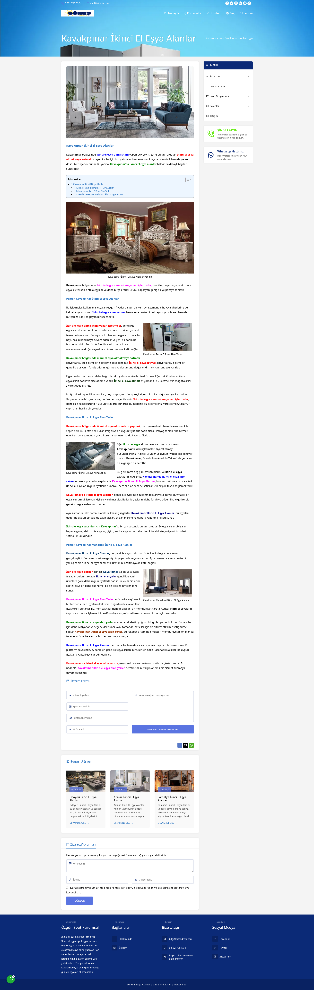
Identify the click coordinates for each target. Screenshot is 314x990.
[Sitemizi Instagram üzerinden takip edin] (236, 3)
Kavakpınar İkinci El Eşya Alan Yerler (94, 191)
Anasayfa (211, 38)
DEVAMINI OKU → (79, 822)
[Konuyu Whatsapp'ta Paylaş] (191, 745)
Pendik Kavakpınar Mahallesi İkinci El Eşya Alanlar (100, 194)
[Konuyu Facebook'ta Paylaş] (179, 745)
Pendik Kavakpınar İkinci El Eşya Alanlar (96, 187)
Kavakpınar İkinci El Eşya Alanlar (88, 184)
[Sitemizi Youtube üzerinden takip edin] (245, 3)
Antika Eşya (246, 38)
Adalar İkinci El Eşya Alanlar (126, 798)
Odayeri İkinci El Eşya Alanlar (83, 798)
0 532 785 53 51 (73, 3)
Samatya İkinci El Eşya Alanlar (172, 798)
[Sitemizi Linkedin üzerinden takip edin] (240, 3)
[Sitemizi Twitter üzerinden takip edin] (231, 3)
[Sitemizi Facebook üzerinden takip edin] (227, 3)
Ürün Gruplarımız (228, 38)
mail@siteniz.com (99, 3)
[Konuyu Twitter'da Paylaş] (185, 745)
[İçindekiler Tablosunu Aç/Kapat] (186, 180)
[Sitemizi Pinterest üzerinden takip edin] (249, 3)
